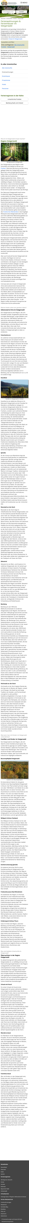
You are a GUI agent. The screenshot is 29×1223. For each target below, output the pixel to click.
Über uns (3, 1211)
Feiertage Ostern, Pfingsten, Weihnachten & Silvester (13, 1196)
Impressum (3, 1213)
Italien (2, 1171)
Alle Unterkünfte (19, 45)
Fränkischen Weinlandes (10, 212)
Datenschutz (4, 1216)
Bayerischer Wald (5, 1189)
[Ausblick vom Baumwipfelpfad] (14, 769)
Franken (3, 47)
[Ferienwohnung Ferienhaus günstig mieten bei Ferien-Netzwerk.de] (9, 5)
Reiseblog (3, 1209)
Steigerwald (11, 47)
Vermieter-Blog (4, 1207)
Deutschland (4, 1167)
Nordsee (3, 1184)
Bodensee (3, 1186)
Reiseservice (4, 1204)
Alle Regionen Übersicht (6, 1179)
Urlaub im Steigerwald (15, 39)
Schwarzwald (4, 1191)
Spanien (3, 1174)
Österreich (3, 1169)
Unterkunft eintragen (6, 1202)
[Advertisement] (14, 119)
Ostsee (2, 1182)
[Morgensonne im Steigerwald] (14, 152)
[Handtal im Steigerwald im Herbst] (14, 389)
